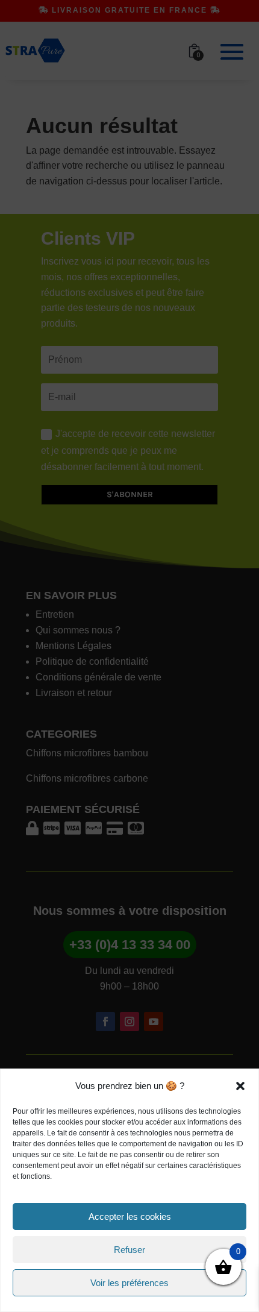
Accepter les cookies (130, 1216)
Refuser (129, 1250)
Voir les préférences (129, 1283)
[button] (240, 1086)
